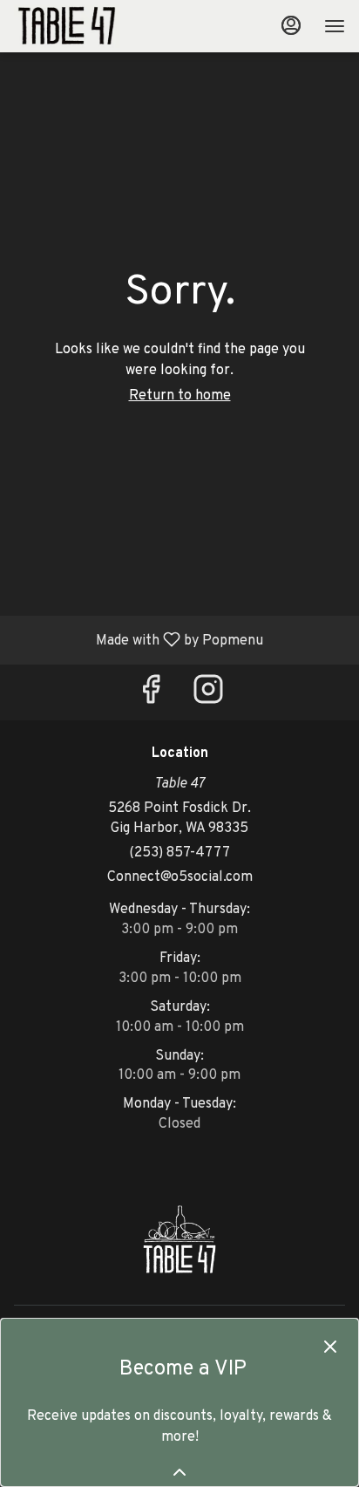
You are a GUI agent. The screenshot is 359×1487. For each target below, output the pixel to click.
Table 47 (179, 1239)
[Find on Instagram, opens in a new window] (208, 696)
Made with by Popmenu (138, 639)
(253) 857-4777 (179, 853)
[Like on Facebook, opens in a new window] (150, 696)
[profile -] (291, 25)
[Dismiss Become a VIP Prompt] (330, 1347)
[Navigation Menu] (334, 26)
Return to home (180, 396)
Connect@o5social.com (180, 877)
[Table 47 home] (92, 26)
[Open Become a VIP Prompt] (179, 1472)
